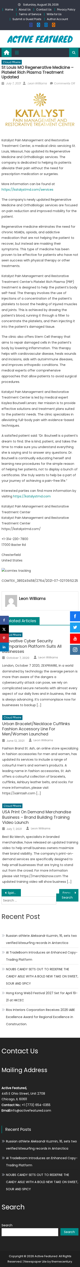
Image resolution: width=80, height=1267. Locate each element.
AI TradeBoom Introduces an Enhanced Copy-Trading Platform (42, 956)
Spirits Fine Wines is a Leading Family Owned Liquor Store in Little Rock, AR (14, 893)
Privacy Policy (66, 9)
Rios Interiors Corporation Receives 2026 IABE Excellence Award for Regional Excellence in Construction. (40, 1017)
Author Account (57, 19)
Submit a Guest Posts (26, 19)
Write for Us (54, 14)
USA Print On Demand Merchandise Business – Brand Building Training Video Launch (36, 817)
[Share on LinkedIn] (4, 647)
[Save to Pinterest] (4, 638)
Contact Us (44, 9)
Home (9, 9)
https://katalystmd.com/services (27, 189)
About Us (25, 9)
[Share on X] (4, 629)
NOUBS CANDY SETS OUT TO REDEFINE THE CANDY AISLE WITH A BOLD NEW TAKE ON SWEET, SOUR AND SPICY (42, 976)
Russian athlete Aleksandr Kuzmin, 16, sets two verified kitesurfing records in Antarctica (41, 939)
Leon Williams (37, 83)
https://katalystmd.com (32, 496)
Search (7, 1225)
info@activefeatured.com (30, 1110)
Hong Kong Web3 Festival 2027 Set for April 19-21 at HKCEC (42, 996)
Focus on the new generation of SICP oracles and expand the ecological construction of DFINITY (70, 893)
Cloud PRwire (11, 62)
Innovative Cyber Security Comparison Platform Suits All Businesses (32, 646)
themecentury (62, 1261)
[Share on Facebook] (4, 620)
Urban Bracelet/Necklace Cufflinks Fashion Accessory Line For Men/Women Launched (36, 729)
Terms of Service (30, 14)
